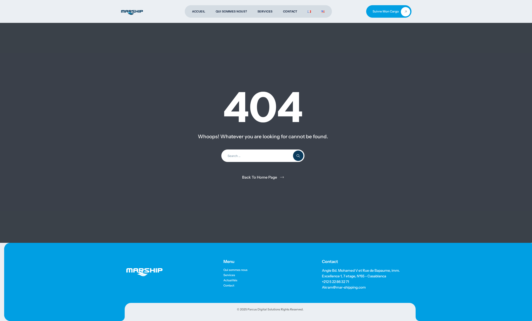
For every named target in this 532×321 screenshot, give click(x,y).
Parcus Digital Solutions (263, 309)
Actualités (230, 280)
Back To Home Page (259, 177)
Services (265, 11)
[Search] (298, 156)
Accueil (198, 11)
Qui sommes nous (235, 270)
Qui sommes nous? (231, 11)
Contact (290, 11)
